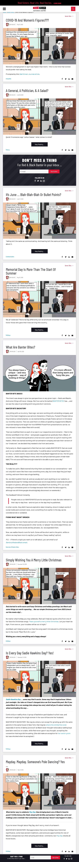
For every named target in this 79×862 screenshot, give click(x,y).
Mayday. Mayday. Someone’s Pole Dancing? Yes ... (35, 763)
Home (4, 12)
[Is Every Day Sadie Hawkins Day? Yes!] (39, 679)
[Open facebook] (35, 181)
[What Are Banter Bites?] (39, 373)
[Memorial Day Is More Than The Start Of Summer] (39, 299)
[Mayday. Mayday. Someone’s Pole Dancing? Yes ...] (39, 791)
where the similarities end (56, 725)
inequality (8, 79)
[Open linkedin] (41, 181)
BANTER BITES (58, 401)
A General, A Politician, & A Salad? (27, 90)
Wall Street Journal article (29, 74)
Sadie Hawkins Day (13, 699)
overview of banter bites (12, 547)
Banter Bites (10, 12)
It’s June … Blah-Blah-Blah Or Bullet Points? (33, 194)
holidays (8, 335)
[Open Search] (73, 9)
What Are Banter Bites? (20, 347)
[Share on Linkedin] (69, 79)
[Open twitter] (38, 181)
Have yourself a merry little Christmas (44, 621)
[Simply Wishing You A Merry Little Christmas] (39, 586)
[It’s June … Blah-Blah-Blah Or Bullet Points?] (39, 220)
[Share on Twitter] (65, 79)
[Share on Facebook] (62, 79)
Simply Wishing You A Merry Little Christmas (33, 560)
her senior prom (64, 733)
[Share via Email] (72, 79)
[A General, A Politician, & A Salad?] (39, 116)
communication (10, 256)
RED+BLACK (12, 24)
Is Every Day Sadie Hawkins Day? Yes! (30, 653)
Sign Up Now (54, 171)
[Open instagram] (43, 181)
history (8, 150)
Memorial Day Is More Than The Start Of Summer (31, 271)
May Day (32, 812)
